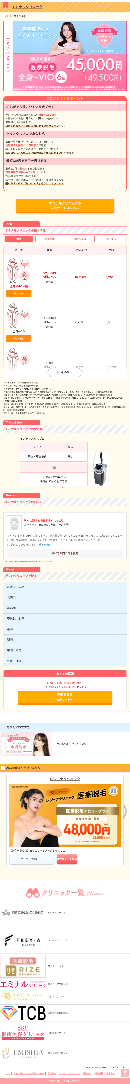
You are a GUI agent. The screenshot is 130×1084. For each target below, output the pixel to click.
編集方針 (110, 1073)
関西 (10, 640)
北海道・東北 (15, 587)
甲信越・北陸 (15, 618)
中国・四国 (14, 650)
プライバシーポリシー (69, 1073)
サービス (111, 238)
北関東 (11, 597)
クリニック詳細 (29, 859)
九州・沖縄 (14, 661)
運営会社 (87, 1073)
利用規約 (52, 1073)
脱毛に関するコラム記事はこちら (29, 1073)
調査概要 (99, 1073)
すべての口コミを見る (65, 553)
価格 (18, 238)
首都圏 (11, 608)
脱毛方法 (49, 238)
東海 (10, 629)
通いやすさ (80, 238)
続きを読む (45, 544)
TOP (7, 1073)
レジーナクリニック (65, 779)
